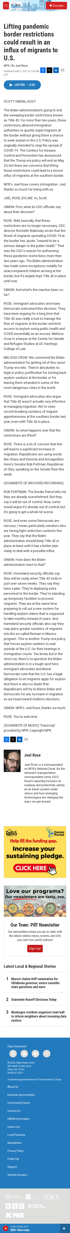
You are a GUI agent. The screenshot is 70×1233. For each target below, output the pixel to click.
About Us (12, 1086)
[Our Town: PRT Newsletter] (35, 901)
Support (12, 1167)
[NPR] (51, 1197)
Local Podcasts (16, 1135)
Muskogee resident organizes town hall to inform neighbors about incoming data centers (38, 1016)
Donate (58, 5)
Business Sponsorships (21, 1094)
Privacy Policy (15, 1151)
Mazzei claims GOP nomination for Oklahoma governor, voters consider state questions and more (35, 983)
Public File (13, 1159)
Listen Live (13, 1127)
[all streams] (65, 1228)
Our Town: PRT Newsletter (35, 925)
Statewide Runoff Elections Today (34, 999)
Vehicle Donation (17, 1175)
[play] (5, 1228)
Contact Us (13, 1111)
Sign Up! (35, 948)
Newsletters (14, 1143)
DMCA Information (18, 1119)
